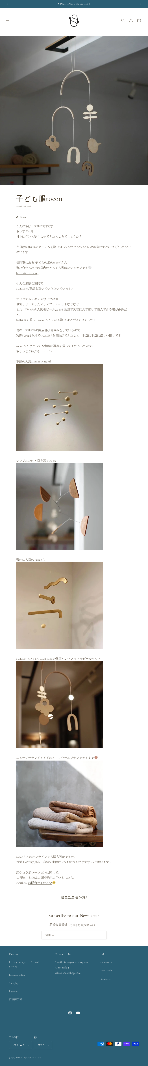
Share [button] (23, 216)
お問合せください (40, 883)
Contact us (106, 962)
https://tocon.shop (27, 273)
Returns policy (17, 974)
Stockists (106, 978)
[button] (8, 20)
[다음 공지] (141, 4)
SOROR (19, 1058)
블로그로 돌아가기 (75, 898)
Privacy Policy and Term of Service (24, 964)
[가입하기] (102, 935)
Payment (14, 991)
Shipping (14, 983)
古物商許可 (15, 999)
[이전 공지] (7, 4)
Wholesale (106, 970)
